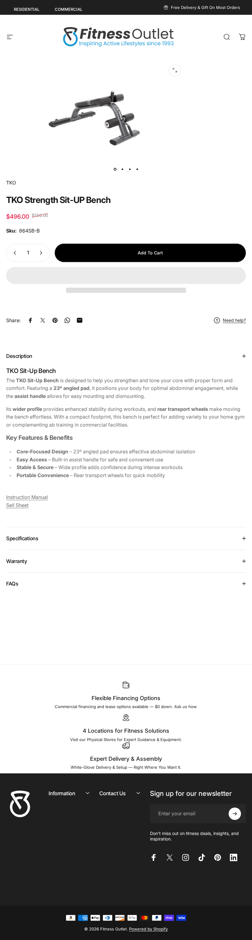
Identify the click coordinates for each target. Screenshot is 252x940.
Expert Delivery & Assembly (126, 759)
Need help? (234, 320)
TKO (11, 183)
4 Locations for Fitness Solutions (126, 730)
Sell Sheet (17, 505)
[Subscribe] (235, 814)
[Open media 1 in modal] (175, 70)
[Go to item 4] (137, 169)
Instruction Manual (27, 497)
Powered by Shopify (148, 928)
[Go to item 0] (115, 169)
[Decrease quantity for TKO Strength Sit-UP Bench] (13, 253)
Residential (26, 9)
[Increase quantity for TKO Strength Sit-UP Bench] (42, 253)
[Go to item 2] (122, 169)
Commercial (68, 9)
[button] (126, 275)
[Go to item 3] (129, 169)
